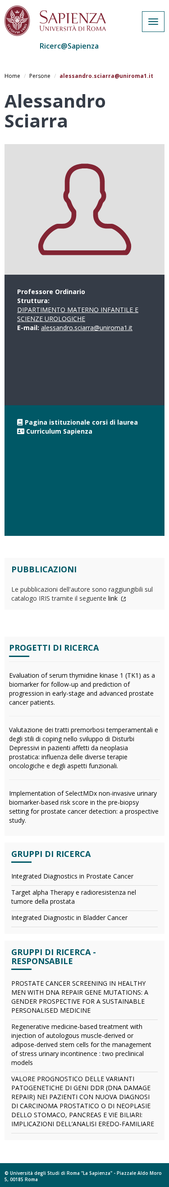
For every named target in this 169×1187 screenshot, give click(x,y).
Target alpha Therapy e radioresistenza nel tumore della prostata (73, 897)
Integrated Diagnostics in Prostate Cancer (72, 876)
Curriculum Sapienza (59, 431)
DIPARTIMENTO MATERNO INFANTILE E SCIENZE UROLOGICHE (77, 314)
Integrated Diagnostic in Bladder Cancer (69, 917)
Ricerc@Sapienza (69, 46)
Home (12, 76)
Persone (39, 76)
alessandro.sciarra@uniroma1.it (86, 327)
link (113, 598)
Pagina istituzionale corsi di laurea (81, 422)
